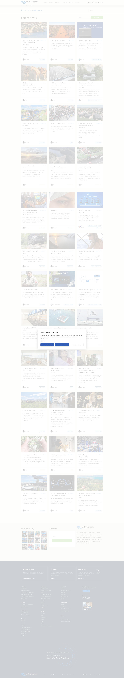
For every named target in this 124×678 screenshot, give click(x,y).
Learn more (43, 340)
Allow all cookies (47, 345)
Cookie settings (76, 345)
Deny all (62, 345)
